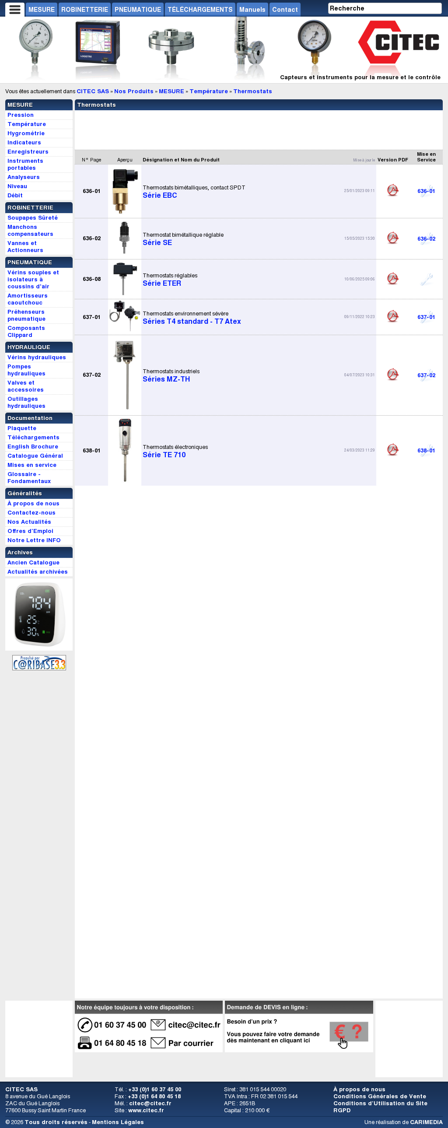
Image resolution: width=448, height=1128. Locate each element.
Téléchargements (33, 437)
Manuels (252, 9)
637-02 (426, 375)
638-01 (426, 450)
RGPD (341, 1110)
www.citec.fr (146, 1110)
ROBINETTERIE (84, 9)
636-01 (426, 191)
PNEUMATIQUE (138, 9)
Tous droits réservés (56, 1122)
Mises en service (31, 465)
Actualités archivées (37, 571)
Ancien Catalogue (33, 562)
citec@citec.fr (150, 1103)
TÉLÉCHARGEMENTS (200, 9)
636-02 (426, 238)
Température (208, 91)
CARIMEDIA (426, 1122)
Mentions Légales (118, 1122)
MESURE (41, 9)
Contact (285, 9)
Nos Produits (134, 91)
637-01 (426, 317)
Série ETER (170, 279)
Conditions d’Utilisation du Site (380, 1103)
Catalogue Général (35, 455)
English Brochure (32, 446)
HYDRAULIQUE (28, 347)
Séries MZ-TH (171, 375)
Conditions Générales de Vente (379, 1096)
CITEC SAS (93, 91)
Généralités (24, 493)
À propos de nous (359, 1089)
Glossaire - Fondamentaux (29, 477)
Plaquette (21, 428)
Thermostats (252, 91)
